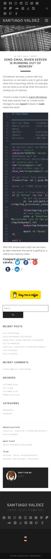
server (7, 459)
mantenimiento (29, 455)
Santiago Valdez (21, 20)
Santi (34, 56)
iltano (6, 369)
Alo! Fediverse (11, 333)
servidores (19, 459)
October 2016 (10, 391)
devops (7, 455)
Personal (8, 410)
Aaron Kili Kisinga (38, 97)
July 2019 (8, 388)
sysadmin (33, 459)
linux (16, 455)
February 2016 (11, 395)
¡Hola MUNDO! (10, 354)
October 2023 (10, 385)
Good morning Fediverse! (17, 337)
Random (7, 414)
